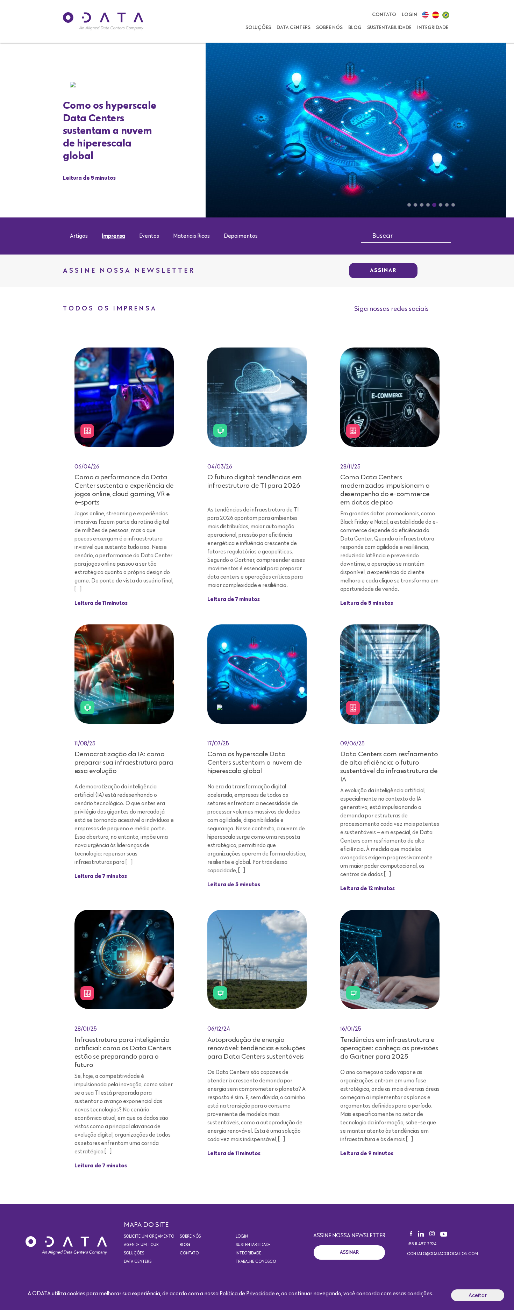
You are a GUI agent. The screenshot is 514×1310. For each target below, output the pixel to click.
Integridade (432, 27)
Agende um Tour (141, 1245)
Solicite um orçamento (149, 1236)
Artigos (79, 236)
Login (409, 14)
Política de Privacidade (247, 1293)
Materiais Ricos (191, 236)
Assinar (383, 270)
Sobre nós (329, 27)
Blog (355, 27)
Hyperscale (91, 84)
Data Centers (293, 27)
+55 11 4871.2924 (421, 1244)
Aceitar (478, 1295)
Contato (384, 14)
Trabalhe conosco (256, 1262)
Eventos (149, 236)
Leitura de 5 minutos (89, 178)
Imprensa (113, 236)
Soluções (258, 27)
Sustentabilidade (389, 27)
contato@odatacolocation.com (442, 1254)
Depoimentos (241, 236)
